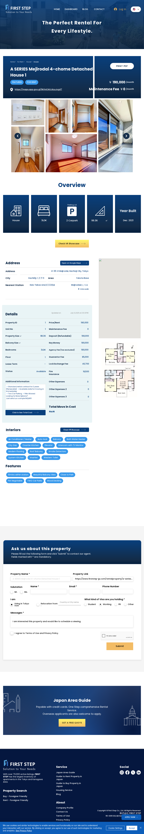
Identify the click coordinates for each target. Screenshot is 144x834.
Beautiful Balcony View (44, 474)
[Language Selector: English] (136, 9)
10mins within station (18, 474)
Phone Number (110, 586)
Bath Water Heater (76, 439)
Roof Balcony (36, 451)
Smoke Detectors (57, 451)
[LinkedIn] (139, 772)
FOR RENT (31, 82)
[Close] (140, 828)
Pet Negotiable (15, 480)
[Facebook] (127, 772)
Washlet (34, 457)
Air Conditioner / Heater (20, 439)
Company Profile (64, 807)
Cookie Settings (115, 828)
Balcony (57, 439)
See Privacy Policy (24, 830)
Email (72, 586)
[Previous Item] (17, 136)
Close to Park (67, 474)
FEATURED (17, 82)
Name (34, 586)
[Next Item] (126, 136)
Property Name (19, 574)
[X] (133, 772)
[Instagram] (122, 772)
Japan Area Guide (65, 772)
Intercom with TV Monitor (70, 445)
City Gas (12, 445)
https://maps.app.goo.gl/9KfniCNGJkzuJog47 (38, 89)
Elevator (49, 445)
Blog (58, 794)
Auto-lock (42, 439)
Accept (132, 828)
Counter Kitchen (31, 445)
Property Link (80, 574)
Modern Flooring (16, 451)
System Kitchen (16, 457)
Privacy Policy (63, 819)
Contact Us (62, 811)
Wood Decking (54, 480)
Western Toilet (51, 457)
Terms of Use (63, 815)
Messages (16, 613)
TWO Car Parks (34, 480)
